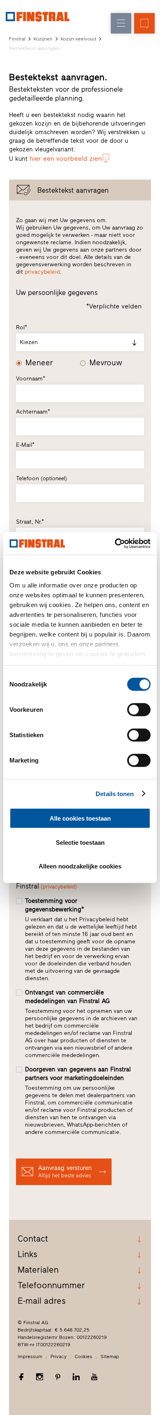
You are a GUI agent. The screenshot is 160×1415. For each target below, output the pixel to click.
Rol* (21, 327)
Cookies (83, 1356)
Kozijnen (43, 39)
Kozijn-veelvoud (78, 39)
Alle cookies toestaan (80, 818)
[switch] (139, 709)
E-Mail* (25, 444)
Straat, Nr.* (30, 521)
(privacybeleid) (59, 887)
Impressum (30, 1356)
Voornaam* (30, 378)
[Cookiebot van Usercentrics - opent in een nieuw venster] (115, 543)
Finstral (17, 39)
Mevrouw (105, 363)
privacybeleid (42, 271)
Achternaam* (33, 411)
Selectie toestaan (80, 842)
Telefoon (41, 478)
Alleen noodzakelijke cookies (80, 866)
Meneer (39, 363)
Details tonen (115, 793)
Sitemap (110, 1356)
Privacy (58, 1356)
